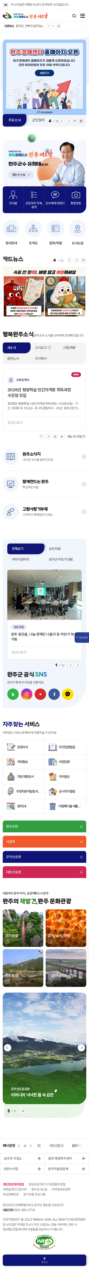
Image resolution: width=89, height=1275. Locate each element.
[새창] (13, 694)
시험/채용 (69, 348)
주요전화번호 (11, 1194)
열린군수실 (19, 175)
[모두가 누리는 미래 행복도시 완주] (25, 15)
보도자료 (55, 549)
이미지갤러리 (20, 559)
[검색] (74, 16)
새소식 (11, 348)
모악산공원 (13, 857)
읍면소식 (13, 359)
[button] (49, 27)
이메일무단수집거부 (15, 1189)
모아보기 (81, 121)
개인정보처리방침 (13, 1184)
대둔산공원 (13, 872)
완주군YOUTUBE (61, 559)
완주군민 (12, 826)
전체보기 (18, 549)
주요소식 (14, 120)
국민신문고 (56, 1146)
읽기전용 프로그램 (34, 1194)
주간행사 (41, 359)
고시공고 (41, 348)
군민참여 (38, 120)
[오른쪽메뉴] (82, 16)
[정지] (58, 26)
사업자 (10, 842)
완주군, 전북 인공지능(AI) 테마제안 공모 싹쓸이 (30, 26)
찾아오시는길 (39, 1189)
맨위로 (44, 1262)
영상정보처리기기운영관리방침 (47, 1184)
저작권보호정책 (61, 1189)
